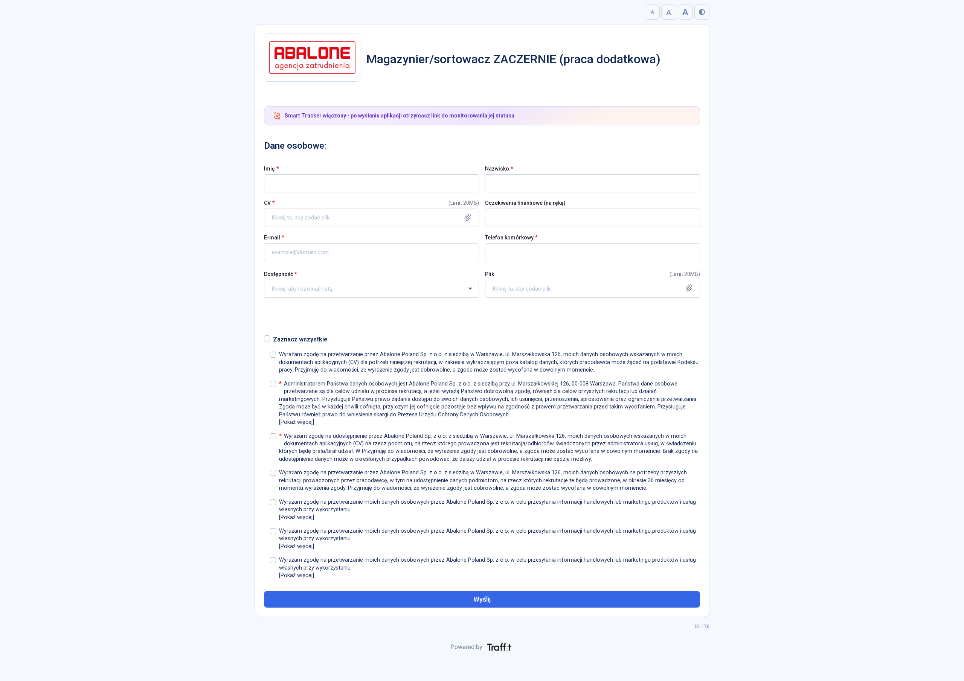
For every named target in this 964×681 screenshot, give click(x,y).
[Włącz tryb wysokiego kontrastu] (701, 12)
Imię (269, 169)
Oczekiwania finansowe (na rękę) (525, 203)
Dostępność (278, 274)
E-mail (272, 238)
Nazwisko (497, 169)
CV (267, 203)
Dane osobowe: (295, 145)
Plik (489, 274)
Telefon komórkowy (509, 238)
